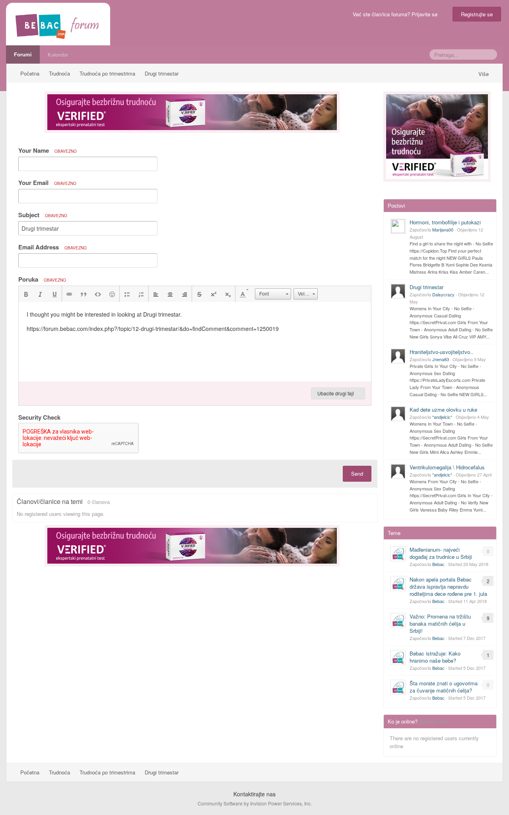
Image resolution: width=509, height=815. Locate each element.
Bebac (438, 564)
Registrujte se (477, 14)
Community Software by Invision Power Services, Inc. (255, 803)
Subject (42, 214)
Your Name (47, 150)
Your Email (47, 182)
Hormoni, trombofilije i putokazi (445, 222)
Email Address (52, 247)
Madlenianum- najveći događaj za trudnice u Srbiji (441, 553)
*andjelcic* (442, 417)
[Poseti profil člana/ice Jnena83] (398, 356)
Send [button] (357, 473)
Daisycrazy (443, 294)
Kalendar (58, 54)
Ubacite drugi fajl (336, 393)
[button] (26, 294)
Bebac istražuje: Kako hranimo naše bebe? (435, 657)
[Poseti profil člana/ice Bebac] (398, 553)
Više (484, 74)
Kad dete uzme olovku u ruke (443, 409)
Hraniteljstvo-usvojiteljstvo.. (441, 352)
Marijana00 (442, 229)
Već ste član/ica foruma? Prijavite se (397, 14)
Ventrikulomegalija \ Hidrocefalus (447, 467)
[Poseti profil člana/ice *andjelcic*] (398, 413)
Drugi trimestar (426, 287)
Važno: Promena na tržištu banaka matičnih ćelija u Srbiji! (440, 623)
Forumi (23, 54)
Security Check (39, 417)
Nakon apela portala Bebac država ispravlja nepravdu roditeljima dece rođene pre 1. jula (448, 586)
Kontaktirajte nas (254, 794)
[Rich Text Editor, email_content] (195, 341)
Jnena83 (440, 359)
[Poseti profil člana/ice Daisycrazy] (398, 291)
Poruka (42, 279)
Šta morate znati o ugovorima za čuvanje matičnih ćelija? (444, 686)
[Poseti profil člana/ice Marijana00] (398, 226)
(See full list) (433, 721)
